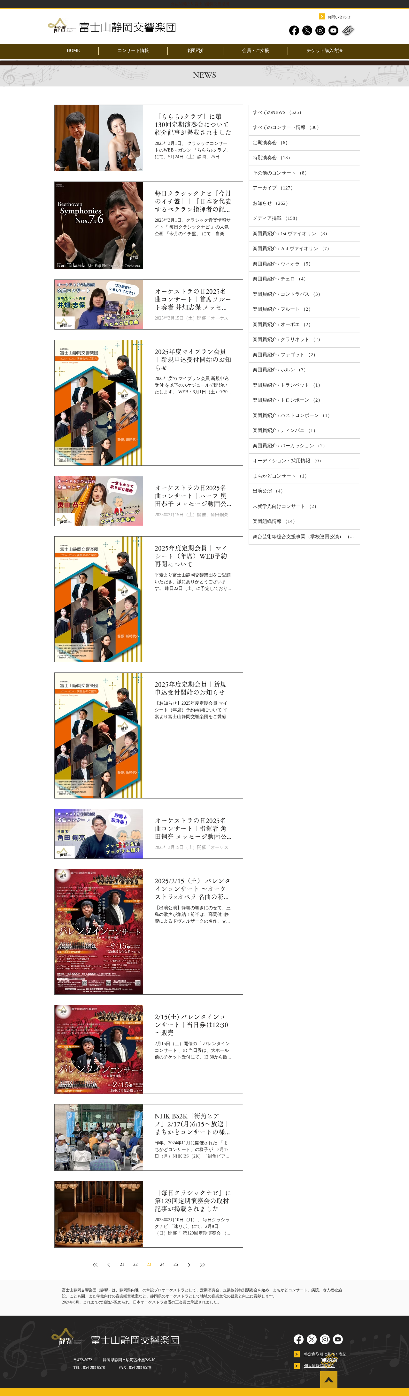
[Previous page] (108, 1265)
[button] (195, 51)
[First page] (95, 1265)
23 (149, 1264)
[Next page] (189, 1265)
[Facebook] (294, 30)
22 (135, 1264)
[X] (307, 30)
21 (122, 1264)
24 (162, 1264)
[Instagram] (320, 30)
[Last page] (202, 1265)
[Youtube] (333, 30)
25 (176, 1264)
